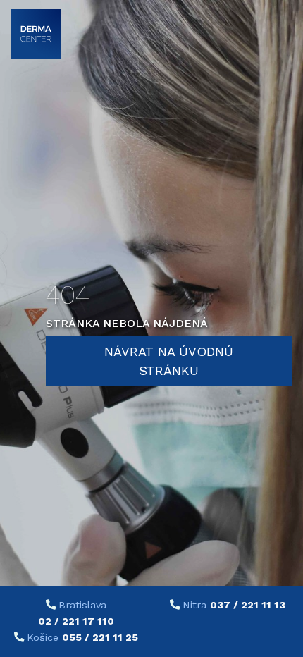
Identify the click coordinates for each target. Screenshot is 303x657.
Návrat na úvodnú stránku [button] (168, 361)
